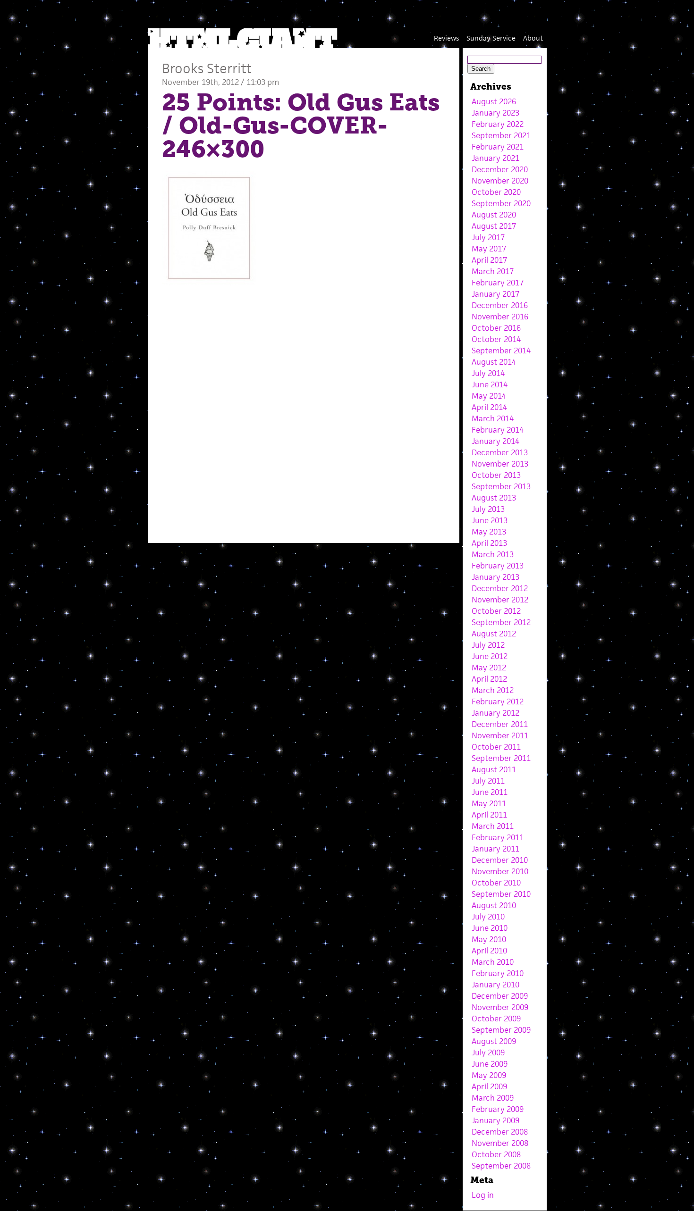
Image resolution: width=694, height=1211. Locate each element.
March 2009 (493, 1098)
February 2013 (498, 565)
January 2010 (495, 984)
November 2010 (500, 871)
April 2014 (489, 407)
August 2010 (494, 905)
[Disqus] (303, 411)
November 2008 (500, 1143)
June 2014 (490, 384)
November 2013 (500, 464)
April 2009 (489, 1086)
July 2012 (488, 645)
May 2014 (489, 396)
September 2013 (501, 486)
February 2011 (498, 837)
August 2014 (494, 362)
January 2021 (495, 158)
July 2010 (488, 916)
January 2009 (495, 1120)
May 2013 (489, 531)
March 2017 (493, 271)
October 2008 (496, 1154)
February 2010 (498, 973)
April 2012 (489, 679)
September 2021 (501, 135)
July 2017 (488, 237)
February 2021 (498, 147)
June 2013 (490, 520)
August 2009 (494, 1041)
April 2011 (489, 815)
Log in (483, 1195)
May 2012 (489, 667)
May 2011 (489, 803)
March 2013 (493, 554)
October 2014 (496, 339)
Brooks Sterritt (207, 68)
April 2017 (489, 260)
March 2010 (493, 962)
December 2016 (500, 305)
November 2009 (500, 1007)
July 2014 (488, 373)
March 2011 (493, 826)
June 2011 (490, 792)
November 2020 (500, 180)
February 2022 (498, 124)
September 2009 (501, 1030)
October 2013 (496, 475)
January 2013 (495, 577)
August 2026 (494, 101)
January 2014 (495, 441)
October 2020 (496, 192)
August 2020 (494, 214)
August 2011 (494, 769)
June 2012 (490, 656)
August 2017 (494, 226)
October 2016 (496, 328)
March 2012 (493, 690)
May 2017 (489, 248)
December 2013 (500, 452)
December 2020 (500, 169)
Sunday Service (491, 37)
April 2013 (489, 543)
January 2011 (495, 849)
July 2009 (488, 1052)
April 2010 (489, 950)
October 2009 (496, 1018)
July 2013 (488, 509)
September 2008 (501, 1166)
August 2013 (494, 498)
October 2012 (496, 611)
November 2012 (500, 599)
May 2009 (489, 1075)
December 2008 (500, 1132)
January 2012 (495, 713)
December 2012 (500, 588)
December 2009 (500, 996)
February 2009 (498, 1109)
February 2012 (498, 701)
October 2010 (496, 882)
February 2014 (498, 430)
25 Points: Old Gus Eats (301, 102)
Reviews (446, 37)
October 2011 (496, 747)
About (533, 37)
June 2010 (490, 928)
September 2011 (501, 758)
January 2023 (495, 113)
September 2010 (501, 894)
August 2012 (494, 633)
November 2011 (500, 735)
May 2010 (489, 939)
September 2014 (501, 350)
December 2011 (500, 724)
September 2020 (501, 203)
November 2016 (500, 316)
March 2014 (493, 418)
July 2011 (488, 781)
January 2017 (495, 294)
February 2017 (498, 282)
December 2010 (500, 860)
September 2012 (501, 622)
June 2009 (490, 1064)
